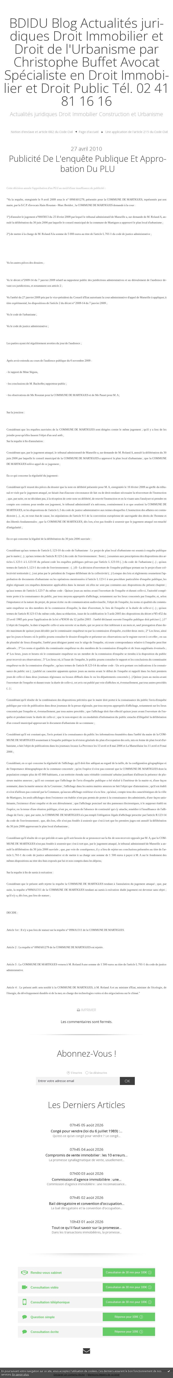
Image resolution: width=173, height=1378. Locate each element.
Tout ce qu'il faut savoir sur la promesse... (87, 1227)
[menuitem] (44, 132)
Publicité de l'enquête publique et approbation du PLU (87, 163)
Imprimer (88, 1010)
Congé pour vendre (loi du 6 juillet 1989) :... (86, 1131)
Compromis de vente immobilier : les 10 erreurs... (86, 1155)
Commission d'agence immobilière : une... (86, 1179)
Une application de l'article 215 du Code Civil (136, 132)
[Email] (86, 1351)
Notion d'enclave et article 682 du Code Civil (42, 132)
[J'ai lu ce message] (168, 1371)
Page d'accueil (89, 132)
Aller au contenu (16, 4)
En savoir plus (20, 1374)
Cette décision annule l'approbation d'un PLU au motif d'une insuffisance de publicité (55, 188)
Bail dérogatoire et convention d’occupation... (86, 1203)
